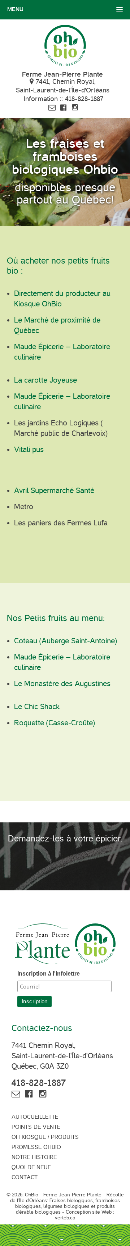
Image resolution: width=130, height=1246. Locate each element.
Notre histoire (34, 1157)
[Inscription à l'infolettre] (52, 107)
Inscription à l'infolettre (48, 974)
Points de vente (36, 1127)
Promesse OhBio (36, 1147)
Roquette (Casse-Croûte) (54, 722)
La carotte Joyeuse (45, 380)
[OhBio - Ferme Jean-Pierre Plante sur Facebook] (63, 107)
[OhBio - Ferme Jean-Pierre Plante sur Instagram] (75, 107)
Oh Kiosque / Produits (45, 1137)
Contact (25, 1177)
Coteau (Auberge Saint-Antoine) (66, 640)
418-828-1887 (39, 1083)
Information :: (63, 98)
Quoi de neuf (31, 1167)
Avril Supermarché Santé (54, 490)
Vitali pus (29, 449)
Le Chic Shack (37, 706)
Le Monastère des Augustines (62, 683)
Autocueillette (35, 1117)
